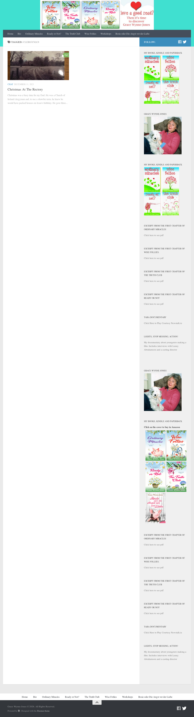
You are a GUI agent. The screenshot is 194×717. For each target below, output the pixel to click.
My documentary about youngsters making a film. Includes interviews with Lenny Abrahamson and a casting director (165, 346)
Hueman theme (43, 710)
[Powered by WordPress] (19, 711)
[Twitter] (184, 42)
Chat (10, 84)
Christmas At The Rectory (25, 89)
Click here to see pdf (154, 235)
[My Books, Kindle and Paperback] (161, 102)
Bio (19, 33)
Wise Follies (90, 33)
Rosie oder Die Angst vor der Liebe (132, 33)
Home (10, 33)
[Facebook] (180, 42)
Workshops (105, 33)
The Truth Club (72, 33)
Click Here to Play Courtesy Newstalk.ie (163, 323)
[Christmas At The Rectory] (38, 65)
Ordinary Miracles (34, 33)
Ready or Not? (54, 33)
